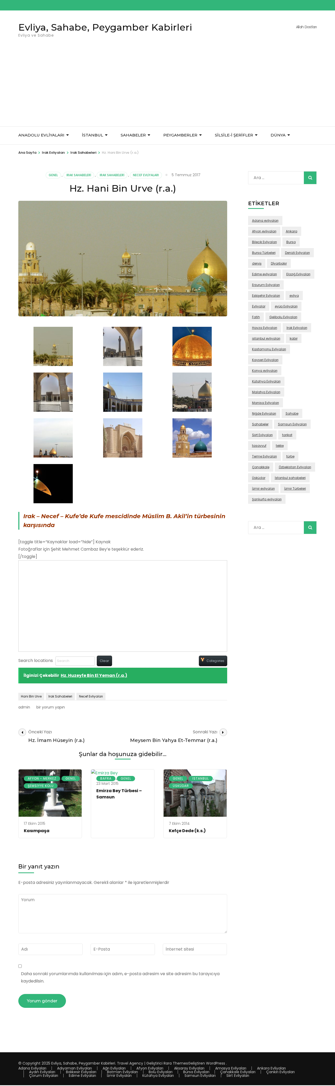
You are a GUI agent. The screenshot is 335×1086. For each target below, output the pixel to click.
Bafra (105, 778)
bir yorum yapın (50, 707)
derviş (256, 263)
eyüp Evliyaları (286, 306)
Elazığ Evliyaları (298, 274)
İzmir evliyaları (263, 488)
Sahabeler (260, 424)
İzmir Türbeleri (295, 488)
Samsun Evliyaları (292, 424)
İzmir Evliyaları (119, 1075)
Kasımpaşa (36, 831)
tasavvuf (259, 445)
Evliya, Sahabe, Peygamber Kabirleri (105, 27)
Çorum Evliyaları (43, 1075)
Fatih (256, 317)
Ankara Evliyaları (271, 1068)
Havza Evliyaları (264, 327)
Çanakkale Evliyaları (237, 1071)
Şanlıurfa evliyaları (267, 499)
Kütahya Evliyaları (266, 381)
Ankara (291, 231)
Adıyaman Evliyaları (74, 1068)
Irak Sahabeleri (78, 175)
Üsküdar (181, 786)
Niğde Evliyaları (264, 413)
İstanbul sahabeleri (290, 478)
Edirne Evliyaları (82, 1075)
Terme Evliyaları (264, 456)
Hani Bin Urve (31, 696)
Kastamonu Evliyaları (269, 349)
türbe (290, 456)
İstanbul (92, 135)
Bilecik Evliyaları (264, 242)
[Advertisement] (167, 87)
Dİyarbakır (279, 263)
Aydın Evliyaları (42, 1071)
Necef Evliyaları (146, 175)
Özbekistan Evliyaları (295, 467)
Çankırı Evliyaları (280, 1071)
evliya (294, 295)
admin (24, 707)
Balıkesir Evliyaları (81, 1071)
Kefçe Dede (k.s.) (187, 831)
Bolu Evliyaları (160, 1071)
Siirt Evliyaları (262, 435)
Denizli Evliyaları (297, 252)
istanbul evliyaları (266, 338)
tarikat (287, 435)
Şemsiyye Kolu (41, 786)
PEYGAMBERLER (180, 135)
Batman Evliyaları (122, 1071)
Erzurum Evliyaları (266, 285)
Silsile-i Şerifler (234, 135)
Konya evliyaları (264, 370)
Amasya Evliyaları (230, 1068)
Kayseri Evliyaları (265, 360)
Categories (215, 661)
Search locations (35, 661)
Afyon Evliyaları (149, 1068)
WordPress (215, 1063)
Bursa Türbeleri (264, 252)
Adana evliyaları (265, 220)
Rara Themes (176, 1063)
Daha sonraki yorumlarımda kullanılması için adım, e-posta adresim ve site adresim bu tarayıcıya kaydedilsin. (120, 977)
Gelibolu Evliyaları (283, 317)
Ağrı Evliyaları (114, 1068)
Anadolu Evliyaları (41, 135)
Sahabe (292, 413)
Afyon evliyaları (264, 231)
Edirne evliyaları (264, 274)
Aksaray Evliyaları (189, 1068)
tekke (280, 445)
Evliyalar (258, 306)
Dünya (278, 135)
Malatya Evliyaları (266, 392)
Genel (53, 175)
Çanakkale (260, 467)
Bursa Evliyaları (196, 1071)
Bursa (291, 242)
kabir (294, 338)
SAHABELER (133, 135)
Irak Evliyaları (297, 327)
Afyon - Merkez (42, 778)
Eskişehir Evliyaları (266, 295)
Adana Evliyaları (32, 1068)
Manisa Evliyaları (265, 403)
